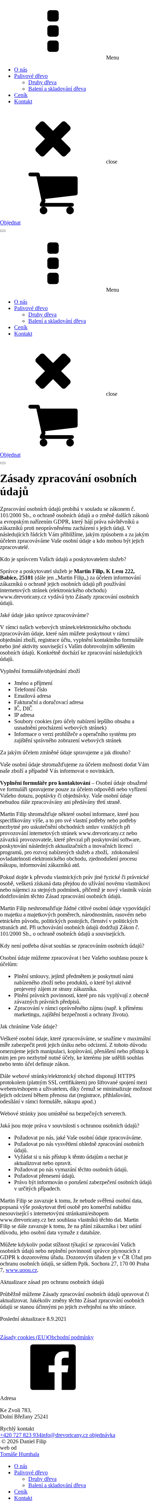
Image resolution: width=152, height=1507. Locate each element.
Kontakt (23, 101)
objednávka (102, 1435)
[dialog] (76, 1482)
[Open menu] (3, 231)
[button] (76, 195)
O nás (20, 70)
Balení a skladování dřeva (57, 89)
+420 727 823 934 (20, 1435)
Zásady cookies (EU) (23, 1337)
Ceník (21, 95)
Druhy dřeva (42, 82)
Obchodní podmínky (70, 1337)
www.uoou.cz (21, 1270)
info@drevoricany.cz (65, 1435)
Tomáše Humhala (19, 1454)
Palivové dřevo (31, 76)
